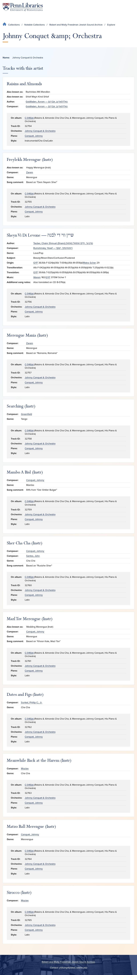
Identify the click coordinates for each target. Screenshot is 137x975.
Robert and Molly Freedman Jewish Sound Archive (75, 24)
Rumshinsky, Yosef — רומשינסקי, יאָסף (53, 248)
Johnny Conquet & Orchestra (40, 130)
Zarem (29, 172)
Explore (111, 24)
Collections (14, 24)
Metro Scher (89, 262)
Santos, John (33, 555)
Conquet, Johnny (34, 135)
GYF (35, 262)
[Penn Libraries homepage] (23, 7)
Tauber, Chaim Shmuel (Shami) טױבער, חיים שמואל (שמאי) (63, 243)
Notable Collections (34, 24)
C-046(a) (29, 117)
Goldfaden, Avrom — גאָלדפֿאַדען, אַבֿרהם (47, 101)
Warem (37, 277)
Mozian (25, 768)
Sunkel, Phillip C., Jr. (31, 702)
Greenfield (26, 414)
